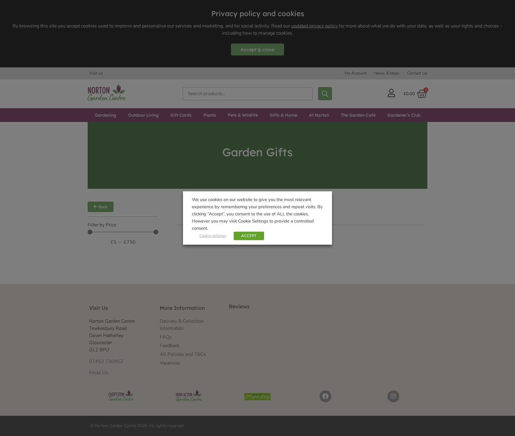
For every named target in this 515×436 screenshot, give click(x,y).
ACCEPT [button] (249, 236)
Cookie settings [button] (212, 236)
